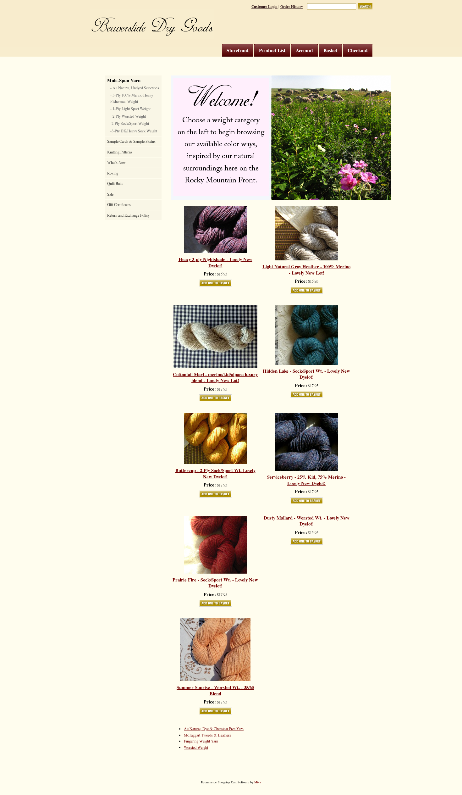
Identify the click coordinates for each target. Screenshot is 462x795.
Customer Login (264, 6)
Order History (291, 6)
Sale (110, 194)
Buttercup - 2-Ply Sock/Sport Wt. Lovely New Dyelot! (215, 473)
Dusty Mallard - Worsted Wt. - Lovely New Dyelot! (306, 521)
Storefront (238, 50)
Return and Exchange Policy (128, 215)
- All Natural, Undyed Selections (134, 87)
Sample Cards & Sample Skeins (131, 141)
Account (304, 50)
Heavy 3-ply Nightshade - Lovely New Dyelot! (215, 262)
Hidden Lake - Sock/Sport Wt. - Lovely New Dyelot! (306, 374)
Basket (330, 50)
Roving (112, 172)
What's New (116, 162)
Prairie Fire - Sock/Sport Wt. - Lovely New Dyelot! (215, 583)
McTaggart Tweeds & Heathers (207, 734)
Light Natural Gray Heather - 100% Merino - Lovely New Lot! (306, 270)
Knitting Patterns (119, 151)
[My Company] (152, 24)
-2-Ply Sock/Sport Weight (129, 123)
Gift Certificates (119, 204)
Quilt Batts (115, 183)
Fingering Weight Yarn (201, 740)
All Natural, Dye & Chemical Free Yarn (214, 728)
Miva (257, 782)
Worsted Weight (196, 747)
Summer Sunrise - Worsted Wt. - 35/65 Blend (215, 690)
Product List (272, 50)
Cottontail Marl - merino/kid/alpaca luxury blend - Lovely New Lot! (215, 377)
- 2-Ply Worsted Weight (128, 116)
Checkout (358, 50)
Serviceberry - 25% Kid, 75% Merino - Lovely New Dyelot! (306, 480)
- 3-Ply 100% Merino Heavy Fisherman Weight (131, 98)
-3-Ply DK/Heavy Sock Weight (133, 130)
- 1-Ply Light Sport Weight (130, 108)
